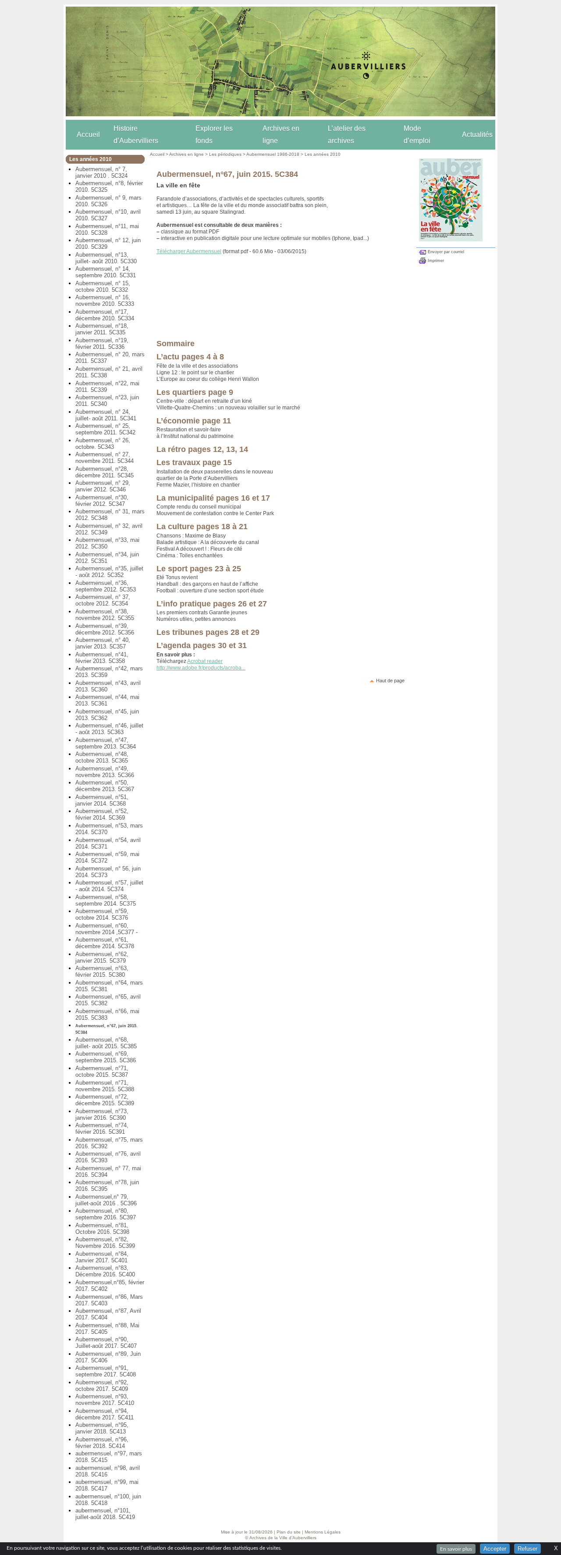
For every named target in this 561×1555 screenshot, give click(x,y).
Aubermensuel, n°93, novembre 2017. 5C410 (104, 1399)
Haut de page (390, 680)
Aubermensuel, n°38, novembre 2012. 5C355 (104, 614)
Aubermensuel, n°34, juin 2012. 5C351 (107, 557)
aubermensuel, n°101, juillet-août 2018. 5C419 (105, 1513)
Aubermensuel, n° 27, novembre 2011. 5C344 (104, 457)
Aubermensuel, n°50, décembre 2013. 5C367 (104, 785)
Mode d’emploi (417, 134)
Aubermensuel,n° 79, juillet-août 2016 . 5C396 (106, 1200)
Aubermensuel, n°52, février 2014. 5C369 (101, 814)
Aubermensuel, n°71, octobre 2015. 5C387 (101, 1071)
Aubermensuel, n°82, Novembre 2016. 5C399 (105, 1242)
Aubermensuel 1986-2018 (272, 154)
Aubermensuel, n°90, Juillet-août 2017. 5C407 (106, 1342)
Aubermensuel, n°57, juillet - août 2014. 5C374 (109, 885)
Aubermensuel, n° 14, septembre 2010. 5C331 (105, 272)
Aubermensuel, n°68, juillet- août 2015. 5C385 (106, 1043)
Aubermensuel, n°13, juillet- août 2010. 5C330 (106, 258)
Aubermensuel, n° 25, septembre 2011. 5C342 (105, 429)
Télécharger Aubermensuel (188, 251)
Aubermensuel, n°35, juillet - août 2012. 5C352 (109, 571)
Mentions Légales (323, 1532)
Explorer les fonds (214, 134)
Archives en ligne (281, 134)
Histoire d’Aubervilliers (136, 134)
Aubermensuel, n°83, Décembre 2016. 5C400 (105, 1271)
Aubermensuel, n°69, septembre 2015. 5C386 (105, 1057)
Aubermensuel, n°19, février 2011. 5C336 (101, 343)
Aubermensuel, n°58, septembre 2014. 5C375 (105, 900)
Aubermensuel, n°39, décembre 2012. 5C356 (104, 629)
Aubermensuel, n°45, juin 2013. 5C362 (107, 714)
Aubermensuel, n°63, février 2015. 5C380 (101, 971)
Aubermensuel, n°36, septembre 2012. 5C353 (105, 586)
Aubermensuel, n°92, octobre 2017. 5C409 (101, 1385)
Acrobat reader (205, 661)
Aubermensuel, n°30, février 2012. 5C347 (101, 500)
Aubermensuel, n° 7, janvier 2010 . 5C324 (101, 172)
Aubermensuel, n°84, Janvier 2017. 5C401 (101, 1257)
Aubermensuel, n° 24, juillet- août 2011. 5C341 (105, 415)
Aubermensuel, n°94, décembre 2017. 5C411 (104, 1414)
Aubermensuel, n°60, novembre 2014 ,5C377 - (106, 928)
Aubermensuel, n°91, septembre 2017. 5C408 (105, 1371)
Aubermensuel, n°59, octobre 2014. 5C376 (101, 914)
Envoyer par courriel (446, 252)
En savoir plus (456, 1548)
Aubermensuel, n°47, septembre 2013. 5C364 (105, 743)
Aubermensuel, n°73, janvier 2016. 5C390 (101, 1114)
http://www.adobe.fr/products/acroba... (200, 668)
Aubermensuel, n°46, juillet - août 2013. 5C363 (109, 728)
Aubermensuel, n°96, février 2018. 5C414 (101, 1442)
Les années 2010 (323, 154)
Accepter (494, 1548)
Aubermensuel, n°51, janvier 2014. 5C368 (101, 800)
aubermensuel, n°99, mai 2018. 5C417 (106, 1485)
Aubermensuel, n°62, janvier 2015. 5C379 (101, 957)
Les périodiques (225, 154)
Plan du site (289, 1532)
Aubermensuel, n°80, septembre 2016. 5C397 (105, 1214)
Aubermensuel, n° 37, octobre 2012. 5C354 (102, 600)
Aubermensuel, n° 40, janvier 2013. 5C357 (102, 643)
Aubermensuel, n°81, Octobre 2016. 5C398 (102, 1228)
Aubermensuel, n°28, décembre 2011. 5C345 (104, 472)
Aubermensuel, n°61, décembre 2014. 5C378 (104, 942)
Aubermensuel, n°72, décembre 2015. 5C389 (104, 1100)
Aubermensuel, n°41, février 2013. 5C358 (101, 657)
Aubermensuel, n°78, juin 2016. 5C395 (107, 1185)
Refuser (527, 1548)
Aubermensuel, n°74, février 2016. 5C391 (101, 1128)
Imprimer (436, 260)
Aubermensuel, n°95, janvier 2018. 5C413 (101, 1428)
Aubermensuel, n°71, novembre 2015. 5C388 (104, 1086)
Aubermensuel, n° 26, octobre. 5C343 (102, 443)
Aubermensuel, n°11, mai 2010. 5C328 (107, 229)
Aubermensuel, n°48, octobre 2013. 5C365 (101, 757)
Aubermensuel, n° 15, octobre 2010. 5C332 (102, 286)
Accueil (88, 134)
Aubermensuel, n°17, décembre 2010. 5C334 (104, 315)
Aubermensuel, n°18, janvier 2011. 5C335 (101, 329)
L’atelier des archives (347, 134)
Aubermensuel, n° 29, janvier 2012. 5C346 (102, 486)
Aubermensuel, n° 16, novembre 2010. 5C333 (104, 300)
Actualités (477, 134)
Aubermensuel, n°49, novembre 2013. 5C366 (104, 771)
